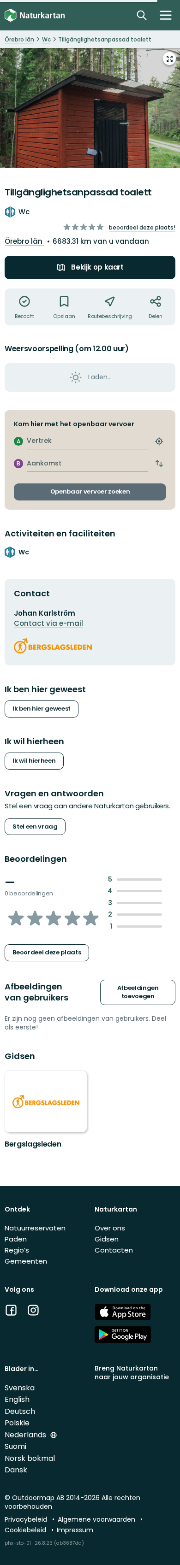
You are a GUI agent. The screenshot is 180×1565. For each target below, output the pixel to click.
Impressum (75, 1530)
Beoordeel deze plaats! (142, 227)
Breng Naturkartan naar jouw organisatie (132, 1373)
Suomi (15, 1446)
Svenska (20, 1388)
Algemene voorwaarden (97, 1519)
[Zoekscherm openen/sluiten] (141, 15)
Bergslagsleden (33, 1144)
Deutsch (20, 1411)
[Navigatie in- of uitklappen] (165, 15)
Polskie (17, 1423)
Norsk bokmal (30, 1458)
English (17, 1399)
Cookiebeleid (26, 1530)
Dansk (16, 1470)
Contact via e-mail (48, 623)
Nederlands (26, 1435)
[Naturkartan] (35, 15)
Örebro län (24, 241)
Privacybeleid (27, 1519)
